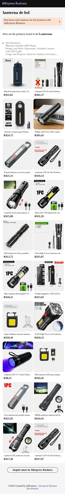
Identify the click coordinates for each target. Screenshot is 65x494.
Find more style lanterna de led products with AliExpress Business (27, 21)
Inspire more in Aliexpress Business (32, 469)
